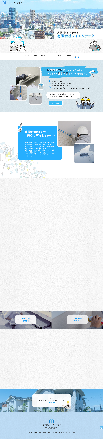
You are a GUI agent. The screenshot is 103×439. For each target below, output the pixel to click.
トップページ (26, 56)
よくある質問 (68, 56)
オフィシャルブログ (72, 432)
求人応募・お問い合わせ (76, 56)
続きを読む (42, 298)
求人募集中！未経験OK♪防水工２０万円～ (32, 294)
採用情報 (51, 56)
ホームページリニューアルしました (30, 306)
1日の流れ (60, 56)
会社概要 (35, 56)
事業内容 (43, 56)
